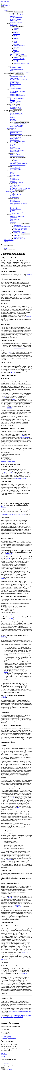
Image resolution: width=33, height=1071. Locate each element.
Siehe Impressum (24, 437)
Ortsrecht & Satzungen (16, 101)
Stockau (15, 48)
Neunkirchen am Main (19, 45)
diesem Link (25, 952)
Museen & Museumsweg (16, 211)
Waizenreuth (16, 53)
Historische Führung (15, 209)
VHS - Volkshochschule (16, 126)
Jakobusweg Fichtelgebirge (20, 228)
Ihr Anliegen (13, 81)
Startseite (6, 10)
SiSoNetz (15, 162)
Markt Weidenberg (5, 5)
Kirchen (12, 173)
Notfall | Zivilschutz (15, 148)
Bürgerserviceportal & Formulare (18, 79)
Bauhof (12, 145)
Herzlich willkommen (12, 13)
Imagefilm (12, 16)
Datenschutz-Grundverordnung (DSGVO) (20, 1011)
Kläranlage (13, 147)
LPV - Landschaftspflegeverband (18, 189)
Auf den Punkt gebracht (16, 17)
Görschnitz (16, 37)
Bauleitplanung (14, 138)
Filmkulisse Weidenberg (13, 198)
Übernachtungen (14, 219)
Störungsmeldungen (15, 103)
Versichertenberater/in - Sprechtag (18, 163)
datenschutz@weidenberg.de (8, 461)
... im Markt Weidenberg (16, 14)
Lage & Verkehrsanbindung (17, 54)
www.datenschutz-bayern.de (8, 472)
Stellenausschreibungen (16, 88)
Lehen (15, 41)
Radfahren (13, 222)
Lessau (15, 42)
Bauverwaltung (14, 132)
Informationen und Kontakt (17, 216)
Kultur (8, 206)
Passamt (12, 85)
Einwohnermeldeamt (15, 84)
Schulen (12, 116)
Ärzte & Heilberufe (15, 168)
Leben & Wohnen (8, 110)
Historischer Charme (15, 67)
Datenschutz (4, 1054)
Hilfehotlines (13, 120)
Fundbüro (12, 100)
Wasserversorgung (15, 151)
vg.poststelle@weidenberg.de (8, 1038)
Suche (2, 1066)
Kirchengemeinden (15, 175)
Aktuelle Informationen (16, 113)
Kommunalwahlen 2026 (16, 108)
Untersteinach (16, 51)
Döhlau (15, 29)
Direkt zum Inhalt (5, 1)
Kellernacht (13, 210)
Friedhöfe (12, 172)
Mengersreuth (16, 44)
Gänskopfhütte (17, 225)
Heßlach (15, 38)
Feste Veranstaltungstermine (17, 195)
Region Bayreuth (14, 197)
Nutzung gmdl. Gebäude (16, 182)
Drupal (10, 1069)
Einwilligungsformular (20, 478)
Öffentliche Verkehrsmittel (17, 150)
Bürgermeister (13, 92)
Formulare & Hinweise (16, 134)
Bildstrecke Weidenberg (16, 22)
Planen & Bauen (11, 129)
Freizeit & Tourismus (9, 191)
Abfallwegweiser (14, 144)
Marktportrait (13, 25)
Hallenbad (12, 119)
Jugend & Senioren (12, 153)
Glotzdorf (15, 32)
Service (9, 97)
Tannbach (12, 204)
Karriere (6, 241)
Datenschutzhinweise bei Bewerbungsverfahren (13, 514)
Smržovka (16, 62)
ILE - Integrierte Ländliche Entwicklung (20, 188)
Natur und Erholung (15, 223)
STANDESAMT (11, 128)
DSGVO (10, 352)
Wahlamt (12, 87)
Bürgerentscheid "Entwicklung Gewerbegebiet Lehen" (18, 106)
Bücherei (12, 117)
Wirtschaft (9, 176)
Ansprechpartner (14, 82)
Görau (15, 35)
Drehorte (12, 200)
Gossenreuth (16, 34)
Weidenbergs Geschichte (16, 69)
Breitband (12, 178)
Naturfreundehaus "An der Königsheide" (20, 230)
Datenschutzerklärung (19, 348)
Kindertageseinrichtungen (16, 114)
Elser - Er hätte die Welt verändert (18, 203)
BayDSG (14, 399)
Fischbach (16, 31)
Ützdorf (15, 50)
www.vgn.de (24, 973)
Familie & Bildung (11, 112)
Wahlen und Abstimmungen (14, 104)
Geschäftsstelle (14, 78)
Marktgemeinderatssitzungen (17, 95)
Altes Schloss (16, 235)
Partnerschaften (14, 56)
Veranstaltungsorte (15, 213)
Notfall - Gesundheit (15, 169)
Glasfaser (12, 181)
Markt (8, 23)
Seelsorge (9, 170)
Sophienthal (16, 47)
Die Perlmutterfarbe (15, 201)
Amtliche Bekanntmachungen (17, 76)
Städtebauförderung (15, 140)
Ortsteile (12, 26)
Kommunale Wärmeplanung (17, 141)
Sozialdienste (13, 157)
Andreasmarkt (13, 207)
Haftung (3, 1056)
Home (5, 248)
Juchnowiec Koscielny (19, 59)
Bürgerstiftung (14, 186)
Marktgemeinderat (14, 94)
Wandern (12, 220)
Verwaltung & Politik (9, 73)
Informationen (17, 137)
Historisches (10, 66)
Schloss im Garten (18, 237)
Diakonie (15, 160)
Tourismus (9, 214)
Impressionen (13, 20)
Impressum (29, 274)
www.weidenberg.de (6, 1036)
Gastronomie (13, 217)
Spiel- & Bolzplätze (15, 122)
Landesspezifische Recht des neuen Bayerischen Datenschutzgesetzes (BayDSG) (16, 1016)
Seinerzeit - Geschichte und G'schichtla (20, 72)
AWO (14, 159)
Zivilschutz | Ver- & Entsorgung (15, 143)
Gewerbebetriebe (14, 179)
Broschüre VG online (15, 19)
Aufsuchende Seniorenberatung (18, 165)
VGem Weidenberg (9, 240)
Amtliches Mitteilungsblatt (17, 98)
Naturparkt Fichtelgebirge (19, 232)
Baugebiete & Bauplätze (16, 135)
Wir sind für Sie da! (15, 154)
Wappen (12, 70)
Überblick (16, 28)
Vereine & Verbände (12, 184)
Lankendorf (16, 39)
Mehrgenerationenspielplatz (20, 123)
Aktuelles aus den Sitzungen (17, 91)
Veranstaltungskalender (16, 194)
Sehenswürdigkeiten (15, 234)
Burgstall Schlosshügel (19, 238)
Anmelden (6, 1063)
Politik (8, 89)
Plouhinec (16, 60)
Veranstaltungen (11, 193)
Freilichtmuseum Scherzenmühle (21, 226)
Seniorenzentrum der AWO (17, 156)
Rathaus (9, 75)
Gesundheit (10, 166)
